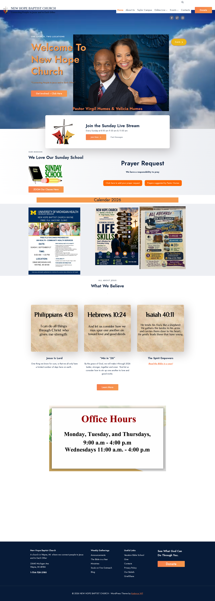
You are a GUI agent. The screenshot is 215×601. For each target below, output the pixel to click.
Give (126, 559)
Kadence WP (137, 593)
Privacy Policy (130, 567)
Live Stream (128, 126)
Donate (203, 10)
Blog (93, 572)
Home (120, 10)
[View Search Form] (182, 2)
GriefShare (129, 576)
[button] (179, 42)
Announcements (98, 555)
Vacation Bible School (134, 555)
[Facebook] (172, 18)
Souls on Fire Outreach (101, 567)
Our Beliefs (129, 572)
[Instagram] (183, 18)
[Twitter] (177, 18)
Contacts (185, 10)
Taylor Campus (144, 10)
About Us (130, 10)
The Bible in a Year (99, 559)
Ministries (95, 563)
